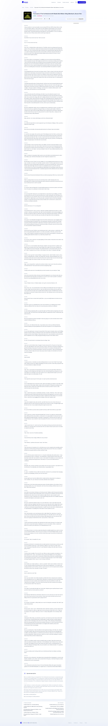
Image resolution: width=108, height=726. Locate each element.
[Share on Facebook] (45, 19)
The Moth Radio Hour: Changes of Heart (31, 712)
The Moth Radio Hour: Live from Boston (56, 704)
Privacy (81, 722)
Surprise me (53, 2)
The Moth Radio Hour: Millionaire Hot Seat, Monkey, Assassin (33, 707)
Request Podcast (82, 2)
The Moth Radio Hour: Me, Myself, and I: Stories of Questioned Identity (54, 709)
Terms (86, 722)
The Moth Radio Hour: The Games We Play (31, 704)
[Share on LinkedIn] (49, 19)
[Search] (76, 2)
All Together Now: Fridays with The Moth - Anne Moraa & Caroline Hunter (32, 710)
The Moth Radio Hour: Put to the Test (57, 714)
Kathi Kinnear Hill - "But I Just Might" (57, 706)
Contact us (76, 722)
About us (72, 2)
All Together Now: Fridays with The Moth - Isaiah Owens (32, 715)
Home (23, 7)
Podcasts (59, 2)
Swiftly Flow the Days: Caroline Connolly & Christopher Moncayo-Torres (56, 712)
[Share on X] (47, 19)
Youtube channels (65, 2)
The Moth (31, 7)
